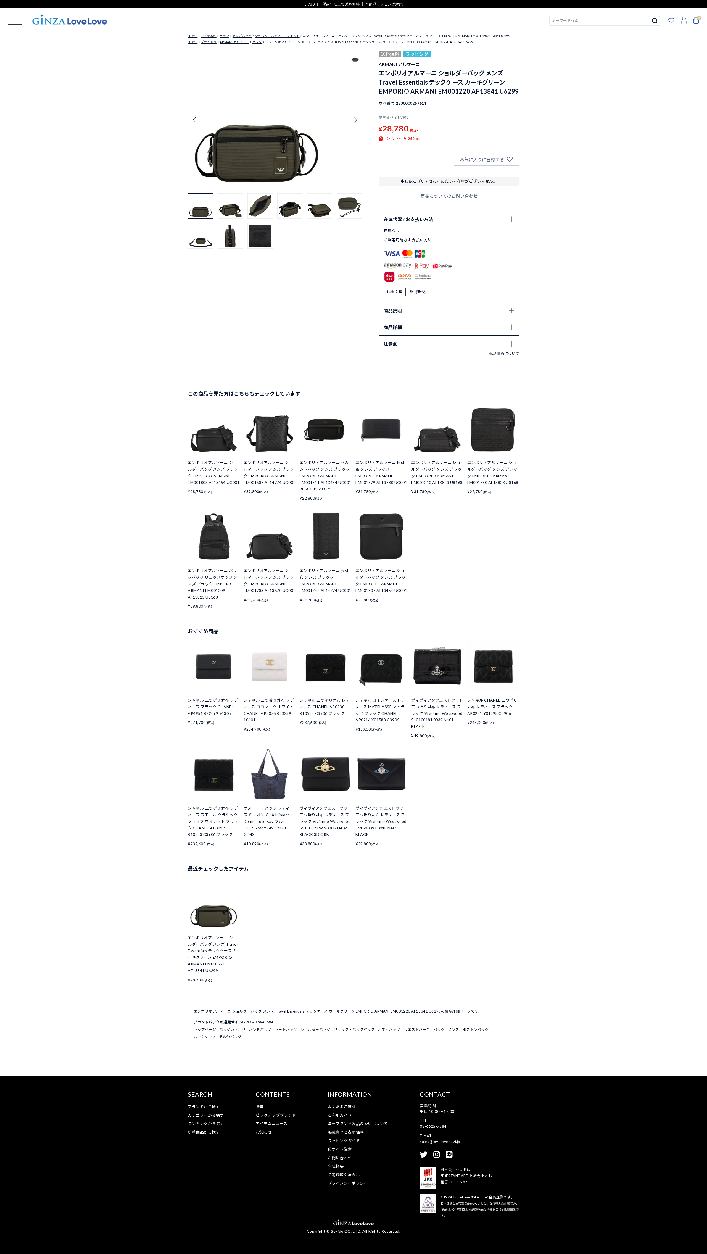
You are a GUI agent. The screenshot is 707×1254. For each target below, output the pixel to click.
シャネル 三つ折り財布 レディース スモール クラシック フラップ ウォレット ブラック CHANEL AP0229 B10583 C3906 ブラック (213, 821)
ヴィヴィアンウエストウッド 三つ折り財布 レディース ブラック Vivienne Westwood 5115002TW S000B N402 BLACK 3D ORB (326, 821)
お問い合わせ (340, 1157)
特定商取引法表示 (344, 1174)
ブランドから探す (204, 1106)
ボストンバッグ (476, 1029)
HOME (192, 36)
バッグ (224, 36)
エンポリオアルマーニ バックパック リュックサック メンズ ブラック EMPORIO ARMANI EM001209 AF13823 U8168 (213, 583)
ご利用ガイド (340, 1115)
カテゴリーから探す (206, 1115)
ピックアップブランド (276, 1115)
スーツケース (205, 1036)
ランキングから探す (206, 1123)
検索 (655, 20)
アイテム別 (209, 36)
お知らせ (264, 1132)
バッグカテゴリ (232, 1029)
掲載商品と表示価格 (346, 1132)
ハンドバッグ (260, 1029)
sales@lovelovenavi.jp (440, 1141)
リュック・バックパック (354, 1029)
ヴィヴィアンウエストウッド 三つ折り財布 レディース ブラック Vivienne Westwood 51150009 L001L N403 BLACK (381, 821)
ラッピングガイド (344, 1140)
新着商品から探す (204, 1132)
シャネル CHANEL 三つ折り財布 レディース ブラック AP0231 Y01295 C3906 (492, 707)
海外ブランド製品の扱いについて (358, 1123)
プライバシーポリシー (348, 1183)
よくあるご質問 (342, 1106)
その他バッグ (230, 1036)
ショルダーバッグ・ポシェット (277, 36)
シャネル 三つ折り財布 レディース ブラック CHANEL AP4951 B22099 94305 (213, 707)
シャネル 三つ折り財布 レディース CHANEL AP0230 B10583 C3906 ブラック (325, 707)
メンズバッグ (242, 36)
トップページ (205, 1029)
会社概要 (336, 1166)
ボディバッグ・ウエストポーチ (404, 1029)
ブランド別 (209, 42)
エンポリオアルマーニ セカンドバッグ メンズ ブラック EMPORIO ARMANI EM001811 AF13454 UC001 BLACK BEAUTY (325, 475)
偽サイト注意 (340, 1149)
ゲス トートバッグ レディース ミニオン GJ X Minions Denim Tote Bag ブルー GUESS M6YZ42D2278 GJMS (269, 821)
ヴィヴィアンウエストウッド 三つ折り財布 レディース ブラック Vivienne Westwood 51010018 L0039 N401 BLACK (437, 713)
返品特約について (504, 353)
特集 (260, 1106)
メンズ (453, 1029)
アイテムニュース (271, 1123)
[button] (355, 120)
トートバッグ (286, 1029)
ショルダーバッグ (315, 1029)
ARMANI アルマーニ (234, 42)
